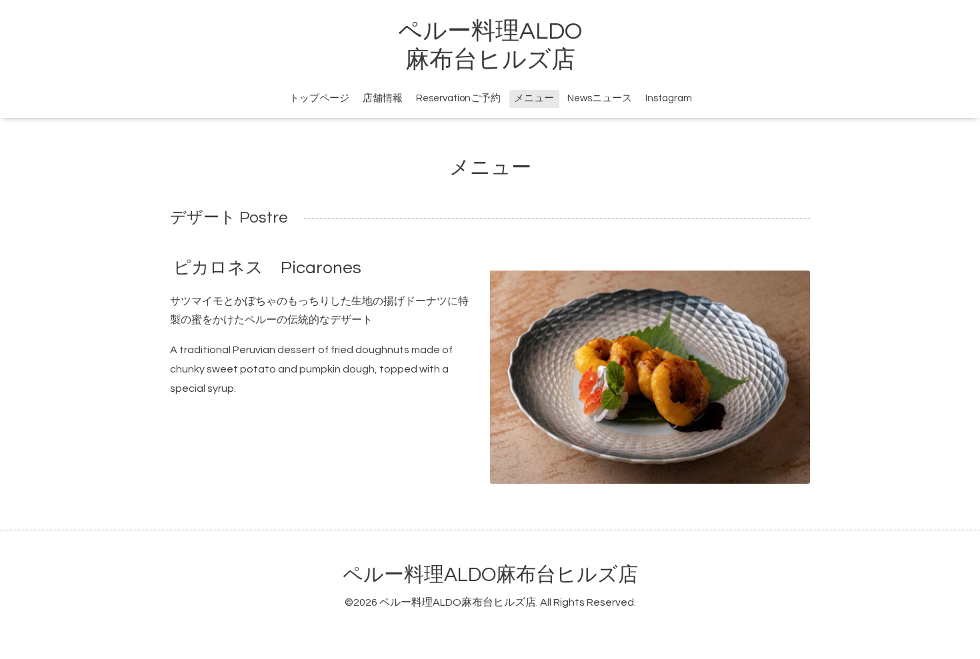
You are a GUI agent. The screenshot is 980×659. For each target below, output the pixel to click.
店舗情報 (383, 98)
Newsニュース (599, 98)
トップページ (319, 98)
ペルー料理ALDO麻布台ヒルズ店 (490, 574)
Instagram (668, 98)
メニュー (534, 98)
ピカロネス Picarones (267, 267)
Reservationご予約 (458, 98)
